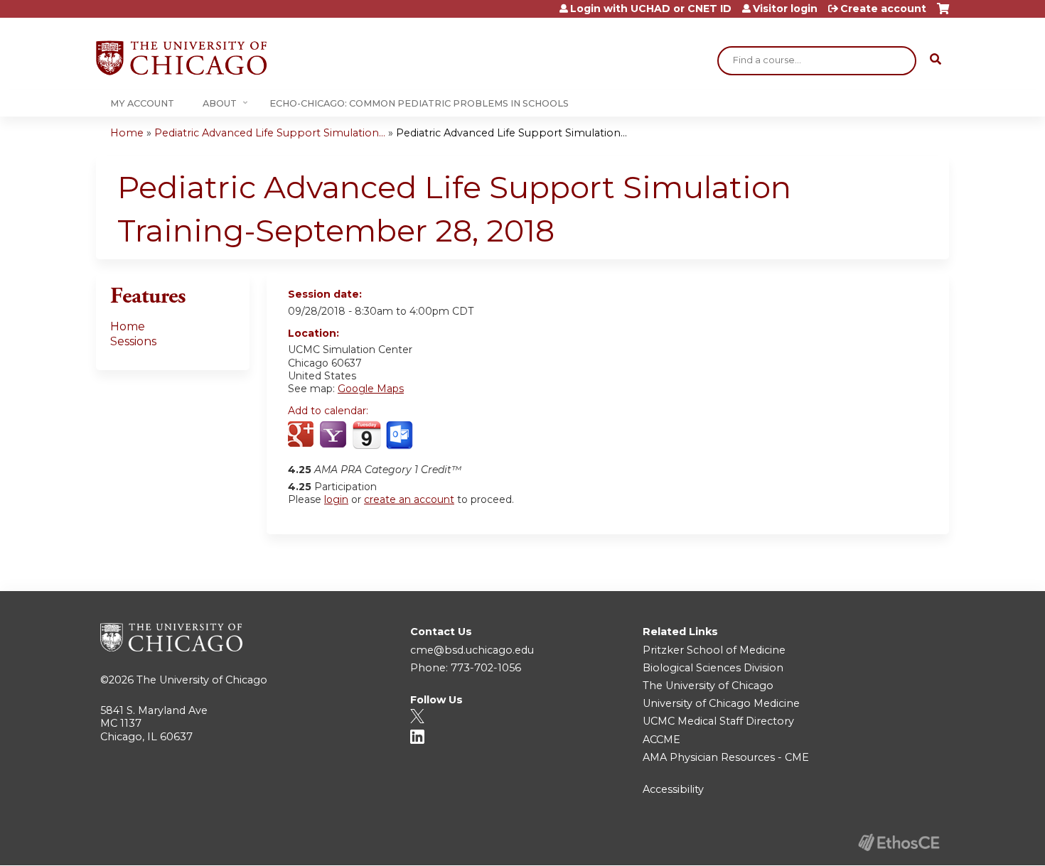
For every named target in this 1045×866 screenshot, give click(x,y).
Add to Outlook (400, 435)
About (220, 103)
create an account (409, 499)
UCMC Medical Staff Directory (718, 721)
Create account (883, 8)
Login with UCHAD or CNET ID (651, 8)
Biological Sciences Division (713, 667)
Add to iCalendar (366, 435)
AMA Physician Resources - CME (726, 757)
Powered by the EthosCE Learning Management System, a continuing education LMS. (898, 842)
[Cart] (943, 14)
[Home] (181, 58)
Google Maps (371, 388)
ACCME (661, 739)
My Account (142, 103)
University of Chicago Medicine (721, 703)
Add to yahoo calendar (334, 435)
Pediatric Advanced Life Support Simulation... (269, 132)
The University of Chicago (201, 679)
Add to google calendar (302, 435)
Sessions (133, 341)
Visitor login (785, 8)
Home (127, 132)
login (336, 499)
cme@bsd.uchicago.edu (472, 650)
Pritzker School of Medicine (714, 650)
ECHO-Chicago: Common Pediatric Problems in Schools (419, 103)
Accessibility (673, 789)
